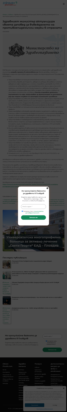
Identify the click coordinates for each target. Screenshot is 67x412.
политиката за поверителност (34, 212)
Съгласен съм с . (33, 212)
